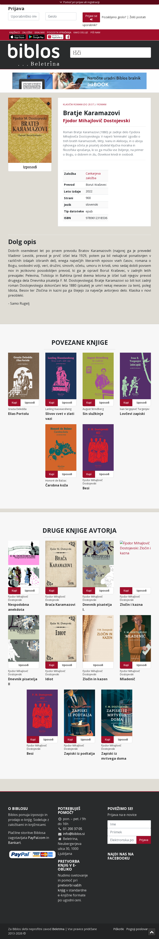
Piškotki (118, 929)
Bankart (14, 842)
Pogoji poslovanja (138, 929)
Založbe (27, 32)
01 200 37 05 (72, 828)
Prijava (143, 840)
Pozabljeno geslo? (114, 17)
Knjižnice (14, 32)
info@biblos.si (74, 833)
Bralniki (40, 32)
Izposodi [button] (30, 167)
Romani (101, 104)
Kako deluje (80, 32)
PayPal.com (36, 837)
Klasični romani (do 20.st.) (79, 104)
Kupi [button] (14, 402)
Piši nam (95, 32)
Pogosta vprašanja (59, 32)
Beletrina (58, 929)
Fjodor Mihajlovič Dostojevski (96, 120)
